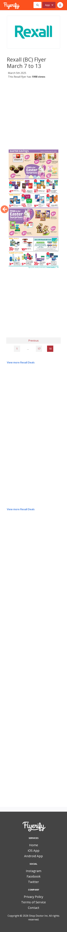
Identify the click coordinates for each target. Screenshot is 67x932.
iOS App (33, 850)
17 (39, 348)
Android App (33, 856)
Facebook (34, 876)
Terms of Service (33, 902)
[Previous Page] (4, 209)
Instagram (33, 871)
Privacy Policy (33, 897)
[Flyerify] (3, 5)
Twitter (33, 882)
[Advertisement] (33, 114)
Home (33, 845)
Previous (33, 340)
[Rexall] (33, 32)
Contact (33, 908)
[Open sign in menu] (60, 5)
